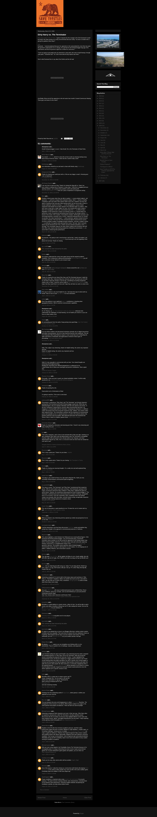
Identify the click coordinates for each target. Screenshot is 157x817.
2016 (100, 106)
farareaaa (44, 765)
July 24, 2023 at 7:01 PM (48, 305)
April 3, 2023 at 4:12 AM (48, 295)
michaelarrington (47, 525)
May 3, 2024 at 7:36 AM (48, 472)
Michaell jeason (46, 711)
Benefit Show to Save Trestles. (106, 161)
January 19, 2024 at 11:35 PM (50, 382)
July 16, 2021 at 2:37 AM (48, 243)
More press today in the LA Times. (47, 38)
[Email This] (65, 138)
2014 (100, 111)
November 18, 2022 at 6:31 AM (50, 286)
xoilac (43, 566)
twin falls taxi (60, 293)
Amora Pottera (46, 690)
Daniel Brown (45, 725)
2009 (100, 123)
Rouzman (44, 450)
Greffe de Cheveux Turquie (49, 370)
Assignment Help (47, 172)
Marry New (45, 275)
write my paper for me (77, 258)
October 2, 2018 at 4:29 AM (49, 160)
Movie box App (47, 607)
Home (65, 797)
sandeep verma (46, 758)
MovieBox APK (46, 683)
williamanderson (46, 587)
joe (43, 432)
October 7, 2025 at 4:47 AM (49, 610)
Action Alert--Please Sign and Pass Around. (107, 153)
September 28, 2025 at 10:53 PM (50, 598)
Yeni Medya (58, 426)
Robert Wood (45, 642)
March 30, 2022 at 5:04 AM (49, 251)
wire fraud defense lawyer (55, 338)
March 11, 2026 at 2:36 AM (49, 618)
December (103, 128)
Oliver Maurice (46, 154)
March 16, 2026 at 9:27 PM (49, 626)
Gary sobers (45, 289)
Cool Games (75, 702)
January (102, 178)
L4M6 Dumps (50, 590)
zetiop (43, 299)
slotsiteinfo (45, 385)
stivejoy (44, 651)
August (102, 137)
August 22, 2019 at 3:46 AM (49, 168)
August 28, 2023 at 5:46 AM (49, 316)
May (101, 145)
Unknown (44, 235)
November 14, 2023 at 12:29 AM (50, 340)
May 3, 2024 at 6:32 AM (48, 462)
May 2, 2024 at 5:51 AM (48, 454)
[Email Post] (61, 138)
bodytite (70, 452)
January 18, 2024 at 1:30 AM (49, 372)
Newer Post (41, 797)
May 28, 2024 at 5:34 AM (48, 502)
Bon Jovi (44, 700)
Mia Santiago (45, 329)
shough (44, 265)
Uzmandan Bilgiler (47, 423)
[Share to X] (68, 138)
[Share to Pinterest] (72, 138)
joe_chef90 (45, 246)
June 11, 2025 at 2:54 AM (48, 571)
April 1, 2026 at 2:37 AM (48, 648)
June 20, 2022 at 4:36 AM (48, 271)
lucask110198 (45, 485)
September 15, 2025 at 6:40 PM (50, 584)
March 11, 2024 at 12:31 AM (49, 419)
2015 (100, 108)
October (102, 132)
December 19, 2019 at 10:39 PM (50, 192)
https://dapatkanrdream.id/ (69, 720)
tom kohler (45, 621)
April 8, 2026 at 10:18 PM (48, 671)
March (102, 150)
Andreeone (45, 613)
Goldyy (44, 254)
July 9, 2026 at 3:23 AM (48, 741)
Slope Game (66, 692)
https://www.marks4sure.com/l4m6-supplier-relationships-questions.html (61, 596)
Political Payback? (105, 164)
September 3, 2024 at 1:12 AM (50, 512)
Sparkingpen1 (46, 777)
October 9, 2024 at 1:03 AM (49, 521)
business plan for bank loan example (54, 239)
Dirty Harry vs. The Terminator (105, 157)
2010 (100, 120)
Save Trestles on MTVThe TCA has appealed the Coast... (107, 170)
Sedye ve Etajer (46, 352)
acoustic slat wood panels (71, 779)
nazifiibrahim (45, 575)
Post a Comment (44, 789)
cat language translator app (78, 543)
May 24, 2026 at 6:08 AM (48, 687)
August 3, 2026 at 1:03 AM (49, 773)
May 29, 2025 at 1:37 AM (48, 550)
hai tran (44, 554)
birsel (43, 466)
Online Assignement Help (59, 665)
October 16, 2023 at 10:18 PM (50, 326)
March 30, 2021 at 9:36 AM (49, 232)
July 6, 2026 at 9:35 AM (48, 722)
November (103, 130)
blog (72, 198)
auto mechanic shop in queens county (55, 510)
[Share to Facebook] (70, 138)
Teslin (43, 320)
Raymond (44, 534)
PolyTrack (71, 527)
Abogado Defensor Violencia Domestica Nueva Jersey (56, 444)
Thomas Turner (46, 376)
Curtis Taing (45, 506)
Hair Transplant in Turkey (76, 460)
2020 (100, 96)
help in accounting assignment (76, 282)
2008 (100, 125)
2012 (100, 115)
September (103, 135)
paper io (64, 301)
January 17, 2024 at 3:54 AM (49, 355)
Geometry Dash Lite (47, 615)
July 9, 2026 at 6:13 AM (48, 754)
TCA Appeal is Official (106, 166)
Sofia (43, 674)
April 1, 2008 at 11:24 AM (48, 151)
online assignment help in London (76, 731)
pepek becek (45, 475)
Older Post (87, 797)
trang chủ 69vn (54, 556)
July (101, 140)
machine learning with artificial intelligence (62, 380)
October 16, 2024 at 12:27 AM (50, 531)
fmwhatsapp (45, 164)
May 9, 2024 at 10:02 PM (48, 481)
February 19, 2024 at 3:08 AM (50, 396)
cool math (50, 644)
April (101, 147)
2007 (100, 181)
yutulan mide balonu (47, 470)
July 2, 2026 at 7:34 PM (48, 707)
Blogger (82, 813)
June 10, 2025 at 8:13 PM (48, 560)
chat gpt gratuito (73, 580)
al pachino (45, 602)
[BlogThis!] (67, 138)
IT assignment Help (47, 177)
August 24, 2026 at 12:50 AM (49, 786)
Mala (43, 196)
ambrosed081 (45, 400)
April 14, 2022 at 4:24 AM (48, 262)
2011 (100, 118)
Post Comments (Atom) (68, 802)
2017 (100, 103)
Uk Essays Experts (47, 183)
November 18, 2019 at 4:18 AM (50, 180)
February (103, 175)
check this (51, 157)
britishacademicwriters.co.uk (49, 190)
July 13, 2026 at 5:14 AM (48, 762)
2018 (100, 101)
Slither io (51, 519)
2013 (100, 113)
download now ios (57, 636)
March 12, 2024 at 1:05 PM (49, 429)
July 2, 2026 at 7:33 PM (48, 696)
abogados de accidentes (48, 500)
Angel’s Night (75, 760)
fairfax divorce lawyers (74, 417)
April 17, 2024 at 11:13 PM (49, 447)
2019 (100, 98)
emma (43, 515)
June (102, 142)
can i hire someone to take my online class (63, 311)
